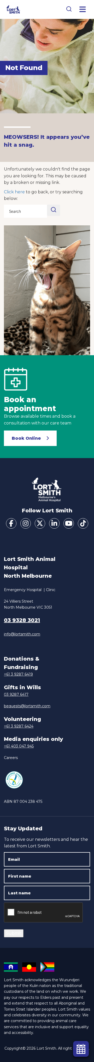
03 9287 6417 (16, 694)
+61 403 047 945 (19, 746)
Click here (14, 191)
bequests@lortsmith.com (27, 706)
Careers (11, 757)
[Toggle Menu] (82, 9)
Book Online (26, 438)
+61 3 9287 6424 (18, 726)
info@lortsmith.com (22, 634)
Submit (13, 933)
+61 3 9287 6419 (18, 674)
